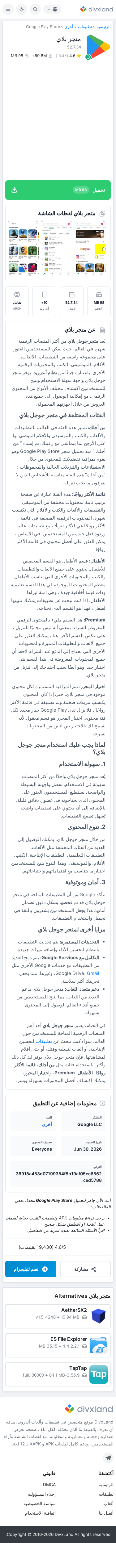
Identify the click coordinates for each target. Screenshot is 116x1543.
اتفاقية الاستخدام (40, 1513)
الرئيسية (104, 26)
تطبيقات (85, 26)
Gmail (93, 973)
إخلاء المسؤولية (42, 1494)
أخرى (68, 26)
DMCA (49, 1484)
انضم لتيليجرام (27, 1269)
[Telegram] (108, 1458)
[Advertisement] (58, 119)
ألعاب (109, 1503)
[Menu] (8, 9)
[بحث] (35, 9)
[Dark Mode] (21, 9)
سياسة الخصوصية (40, 1503)
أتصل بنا (106, 1513)
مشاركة (81, 1269)
